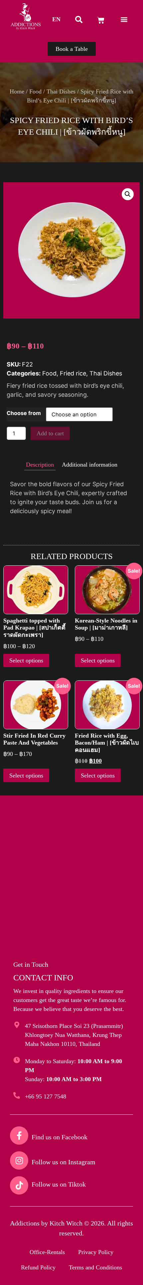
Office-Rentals (47, 1252)
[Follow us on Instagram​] (19, 1160)
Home (17, 91)
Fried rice (73, 373)
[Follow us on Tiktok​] (19, 1185)
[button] (56, 19)
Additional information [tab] (89, 464)
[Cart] (100, 20)
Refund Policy (38, 1267)
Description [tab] (40, 464)
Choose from (24, 413)
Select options (26, 660)
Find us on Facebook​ (59, 1137)
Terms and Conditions (95, 1267)
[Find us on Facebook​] (19, 1135)
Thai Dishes (61, 91)
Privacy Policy (95, 1252)
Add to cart (50, 433)
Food (35, 91)
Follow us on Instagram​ (63, 1162)
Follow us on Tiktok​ (59, 1184)
